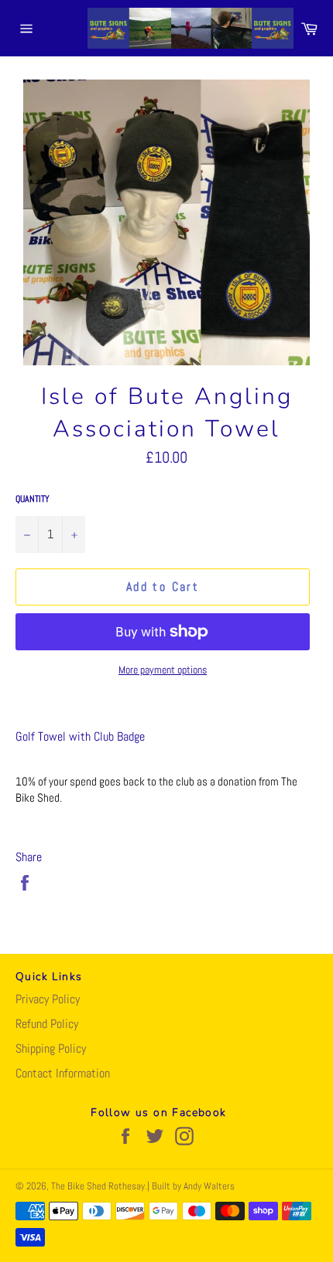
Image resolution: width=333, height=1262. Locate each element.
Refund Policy (46, 1024)
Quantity (32, 499)
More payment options (162, 670)
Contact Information (62, 1073)
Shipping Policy (50, 1048)
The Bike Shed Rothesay (98, 1185)
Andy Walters (209, 1185)
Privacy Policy (47, 999)
